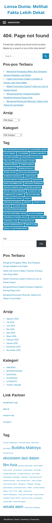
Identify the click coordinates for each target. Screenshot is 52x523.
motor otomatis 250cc (14, 187)
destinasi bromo (11, 157)
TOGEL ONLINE (13, 385)
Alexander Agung (38, 150)
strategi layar (11, 221)
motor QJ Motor (33, 187)
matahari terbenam (34, 183)
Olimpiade (8, 195)
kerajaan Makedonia (28, 172)
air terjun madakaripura (16, 150)
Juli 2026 (10, 322)
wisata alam (31, 225)
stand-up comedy (38, 217)
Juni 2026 (10, 326)
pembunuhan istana (13, 198)
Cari (5, 238)
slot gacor (7, 422)
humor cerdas (27, 165)
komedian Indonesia (13, 176)
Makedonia (37, 180)
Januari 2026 (12, 343)
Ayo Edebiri (23, 153)
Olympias (19, 195)
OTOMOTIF (11, 381)
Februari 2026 (12, 340)
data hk (6, 409)
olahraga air (34, 191)
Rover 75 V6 (39, 202)
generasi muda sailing (24, 161)
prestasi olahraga (13, 202)
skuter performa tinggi (15, 213)
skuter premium (35, 213)
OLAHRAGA (12, 378)
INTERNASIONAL (14, 371)
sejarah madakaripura (15, 210)
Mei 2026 (10, 329)
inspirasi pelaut (26, 168)
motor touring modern (14, 191)
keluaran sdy (8, 415)
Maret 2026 (11, 336)
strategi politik (27, 221)
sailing (7, 206)
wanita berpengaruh (13, 225)
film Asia (8, 161)
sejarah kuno (19, 206)
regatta (27, 202)
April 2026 (10, 333)
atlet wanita (9, 153)
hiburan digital (11, 165)
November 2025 (13, 350)
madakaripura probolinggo (17, 180)
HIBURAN (10, 367)
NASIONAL (11, 374)
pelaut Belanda (33, 195)
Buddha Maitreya (38, 153)
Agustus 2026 (12, 319)
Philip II (28, 198)
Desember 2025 (13, 347)
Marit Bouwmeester (13, 183)
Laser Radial (31, 176)
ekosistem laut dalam (31, 157)
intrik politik (10, 172)
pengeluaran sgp (10, 402)
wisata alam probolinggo (15, 228)
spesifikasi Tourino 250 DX (15, 217)
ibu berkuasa (10, 168)
